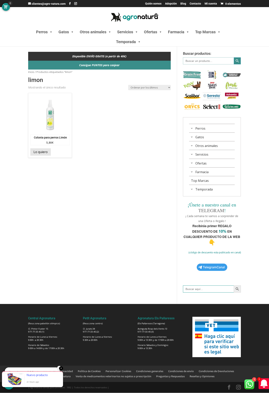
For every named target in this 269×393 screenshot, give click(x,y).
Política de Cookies (89, 371)
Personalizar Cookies (118, 371)
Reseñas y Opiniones (202, 376)
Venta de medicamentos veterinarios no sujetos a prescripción (113, 376)
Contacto (195, 3)
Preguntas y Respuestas (170, 376)
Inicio (31, 72)
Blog (183, 3)
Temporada (126, 41)
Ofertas (150, 32)
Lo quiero (40, 152)
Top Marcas (205, 32)
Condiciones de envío (181, 371)
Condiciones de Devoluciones (216, 371)
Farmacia (176, 32)
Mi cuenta (211, 3)
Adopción (171, 3)
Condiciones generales (149, 371)
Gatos (63, 32)
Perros (42, 32)
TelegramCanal (214, 267)
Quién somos (153, 3)
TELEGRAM (211, 210)
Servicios (125, 32)
